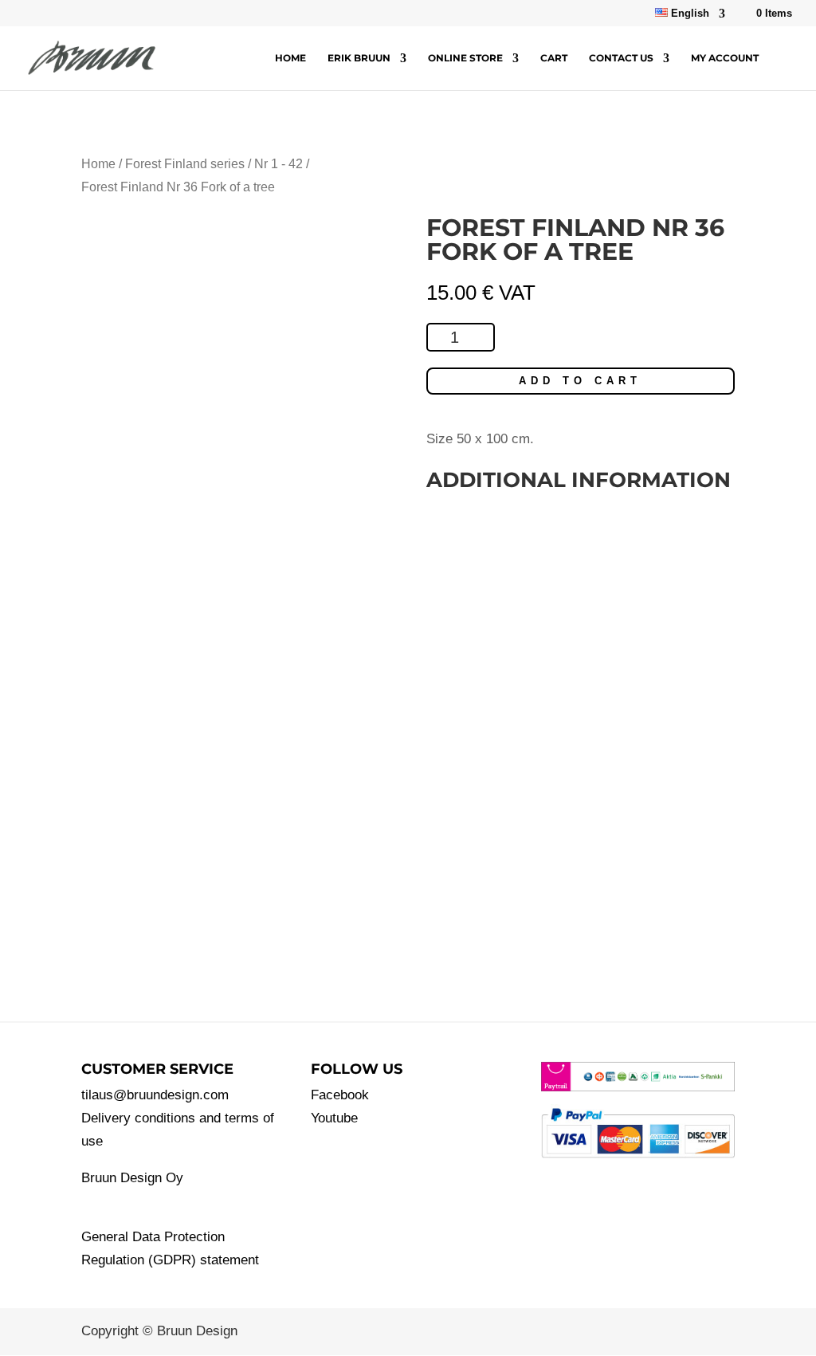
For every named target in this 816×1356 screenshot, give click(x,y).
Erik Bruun (359, 58)
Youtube (334, 1118)
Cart (553, 58)
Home (290, 58)
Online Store (465, 58)
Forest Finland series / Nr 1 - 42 (214, 164)
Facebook (340, 1094)
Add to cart (580, 381)
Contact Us (621, 58)
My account (725, 58)
